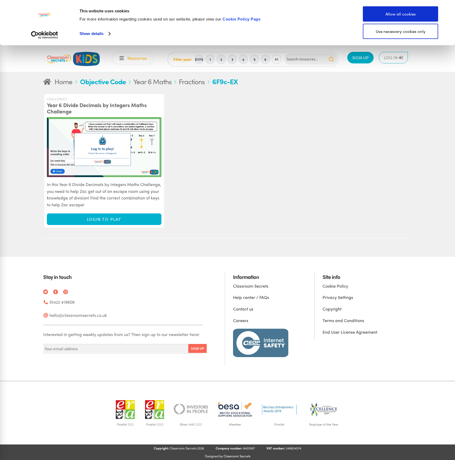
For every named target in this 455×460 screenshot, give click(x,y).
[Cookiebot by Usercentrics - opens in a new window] (45, 35)
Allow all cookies (400, 14)
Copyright (332, 309)
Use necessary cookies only (401, 31)
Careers (240, 320)
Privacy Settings (338, 297)
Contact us (243, 309)
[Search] (331, 59)
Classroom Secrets (250, 286)
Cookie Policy (335, 286)
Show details (91, 33)
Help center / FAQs (251, 297)
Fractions (192, 81)
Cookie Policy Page (241, 19)
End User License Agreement (350, 332)
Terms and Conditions (343, 320)
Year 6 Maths (152, 81)
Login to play (104, 219)
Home (63, 81)
